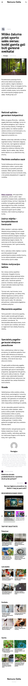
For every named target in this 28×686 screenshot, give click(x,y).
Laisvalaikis (5, 567)
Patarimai (4, 531)
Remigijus (5, 56)
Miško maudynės (6, 195)
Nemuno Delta (14, 2)
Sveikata (4, 602)
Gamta (3, 638)
